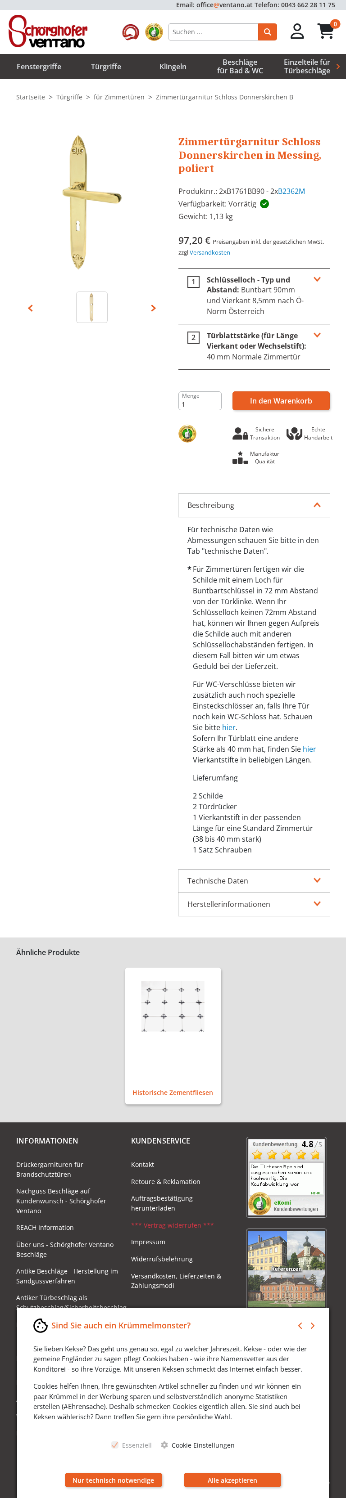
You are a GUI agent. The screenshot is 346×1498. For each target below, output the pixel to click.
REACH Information (45, 1227)
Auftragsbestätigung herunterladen (162, 1203)
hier (229, 727)
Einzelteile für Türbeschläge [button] (307, 66)
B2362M (291, 191)
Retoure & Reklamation (165, 1181)
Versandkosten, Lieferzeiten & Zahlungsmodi (176, 1281)
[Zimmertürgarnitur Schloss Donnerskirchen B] (91, 201)
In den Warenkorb (281, 401)
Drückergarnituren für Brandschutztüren (49, 1169)
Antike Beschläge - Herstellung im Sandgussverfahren (67, 1276)
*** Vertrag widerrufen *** (172, 1225)
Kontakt (142, 1164)
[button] (297, 31)
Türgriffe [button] (106, 67)
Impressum (148, 1242)
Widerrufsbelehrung (162, 1259)
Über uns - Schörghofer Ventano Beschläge (65, 1249)
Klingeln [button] (173, 67)
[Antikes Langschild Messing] (91, 307)
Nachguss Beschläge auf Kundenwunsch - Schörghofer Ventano (61, 1201)
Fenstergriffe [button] (39, 67)
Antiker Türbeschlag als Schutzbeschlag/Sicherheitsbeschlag (68, 1302)
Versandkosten (210, 252)
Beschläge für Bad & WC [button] (240, 66)
